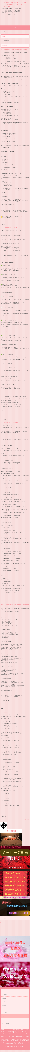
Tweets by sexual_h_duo (5, 922)
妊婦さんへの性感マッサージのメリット (9, 227)
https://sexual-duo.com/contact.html (8, 206)
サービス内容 (4, 994)
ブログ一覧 (4, 45)
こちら (20, 216)
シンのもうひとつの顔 (5, 917)
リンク (3, 1019)
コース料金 (4, 1001)
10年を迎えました (4, 712)
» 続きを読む (26, 819)
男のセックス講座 (5, 1023)
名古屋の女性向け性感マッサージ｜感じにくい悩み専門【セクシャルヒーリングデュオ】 (15, 4)
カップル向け (4, 1026)
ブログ (3, 1016)
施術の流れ (4, 998)
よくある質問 (4, 1012)
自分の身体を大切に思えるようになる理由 (9, 422)
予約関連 (3, 1009)
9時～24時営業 (11, 831)
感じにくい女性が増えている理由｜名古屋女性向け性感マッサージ (14, 49)
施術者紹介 (4, 1005)
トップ (3, 991)
